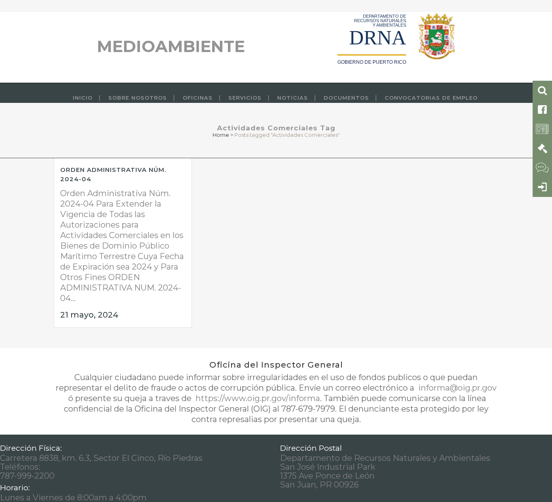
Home (221, 135)
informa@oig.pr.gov (456, 388)
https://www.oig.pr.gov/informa (257, 398)
